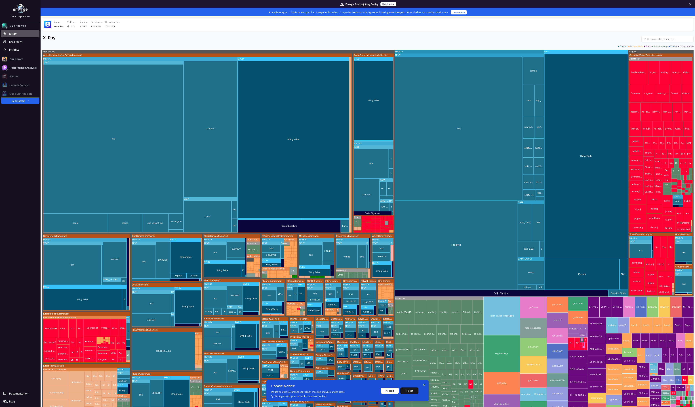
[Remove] (690, 4)
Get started (18, 100)
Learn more (458, 12)
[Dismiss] (424, 385)
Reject (409, 390)
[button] (20, 25)
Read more (388, 4)
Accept (390, 390)
